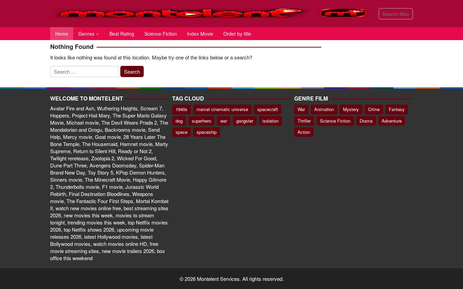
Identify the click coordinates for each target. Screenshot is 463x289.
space (181, 132)
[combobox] (396, 13)
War (301, 109)
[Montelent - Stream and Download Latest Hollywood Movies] (212, 12)
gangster (244, 121)
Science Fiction (335, 121)
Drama (366, 121)
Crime (374, 109)
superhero (201, 121)
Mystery (351, 109)
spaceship (207, 132)
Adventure (392, 121)
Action (304, 132)
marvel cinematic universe (222, 109)
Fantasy (397, 109)
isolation (270, 121)
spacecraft (267, 109)
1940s (181, 109)
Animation (324, 109)
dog (179, 121)
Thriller (304, 121)
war (223, 121)
